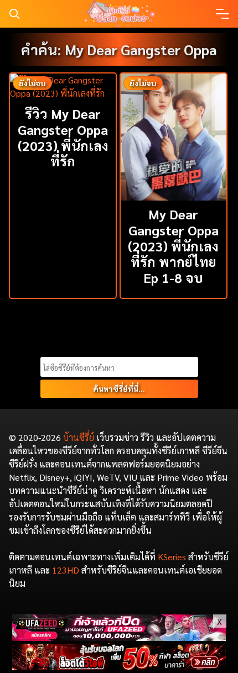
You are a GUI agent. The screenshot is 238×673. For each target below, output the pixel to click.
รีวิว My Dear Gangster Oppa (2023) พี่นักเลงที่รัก (63, 137)
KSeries (172, 556)
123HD (65, 570)
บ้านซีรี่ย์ (78, 437)
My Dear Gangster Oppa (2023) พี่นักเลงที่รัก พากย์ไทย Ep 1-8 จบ (173, 245)
